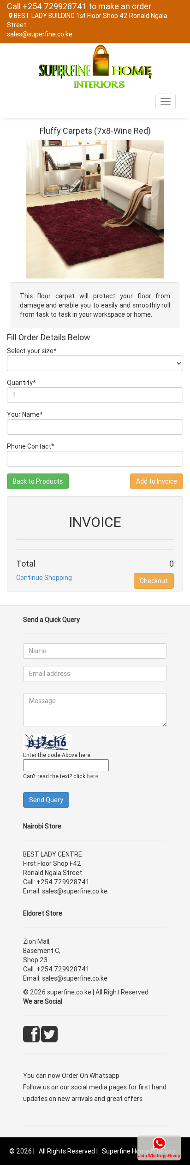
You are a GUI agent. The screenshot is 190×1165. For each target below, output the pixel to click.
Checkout (154, 581)
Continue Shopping (44, 578)
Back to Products (38, 481)
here (92, 776)
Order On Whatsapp (90, 1075)
